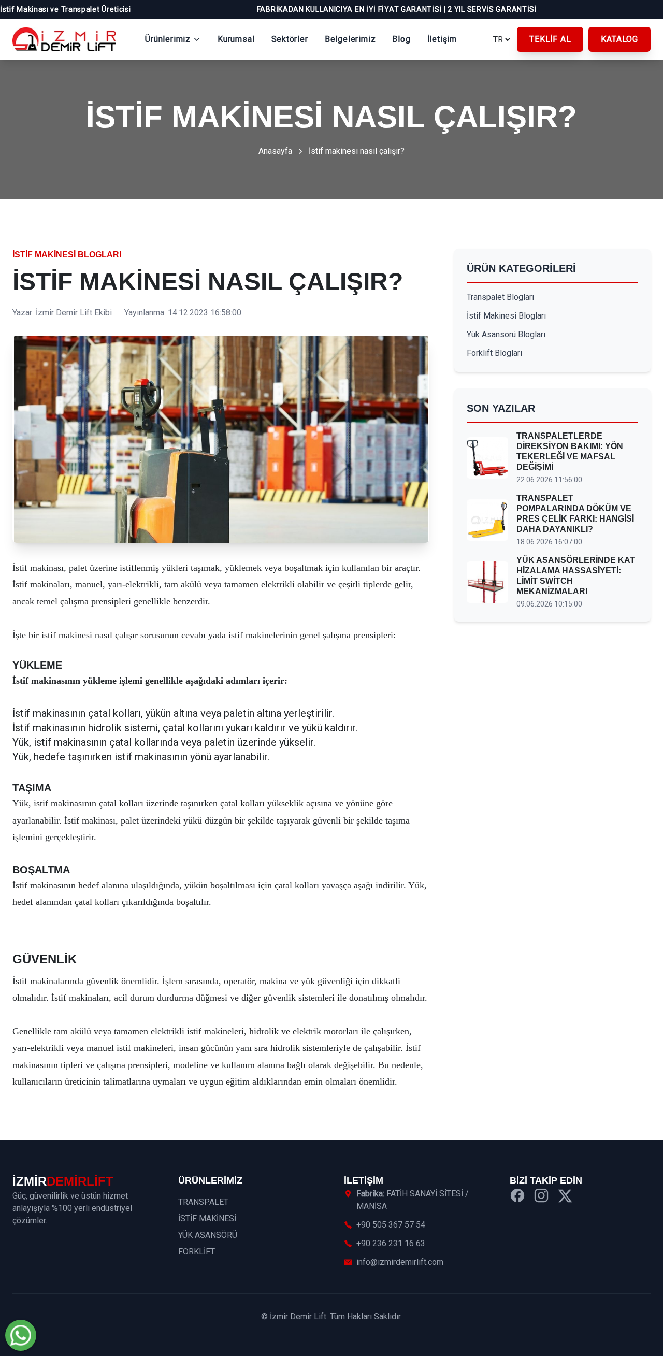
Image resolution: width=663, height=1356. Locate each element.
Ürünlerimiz (168, 39)
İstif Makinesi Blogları (66, 254)
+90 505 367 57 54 (390, 1225)
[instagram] (541, 1197)
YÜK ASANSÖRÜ (207, 1235)
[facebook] (517, 1197)
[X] (565, 1197)
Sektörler (289, 39)
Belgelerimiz (350, 39)
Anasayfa (275, 151)
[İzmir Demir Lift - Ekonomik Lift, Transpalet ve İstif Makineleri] (64, 39)
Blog (401, 39)
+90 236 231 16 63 (390, 1243)
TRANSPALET (203, 1202)
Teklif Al (550, 39)
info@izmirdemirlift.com (399, 1262)
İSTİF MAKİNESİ (207, 1218)
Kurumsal (236, 39)
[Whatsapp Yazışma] (20, 1335)
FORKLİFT (196, 1252)
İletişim (442, 39)
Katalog (619, 39)
